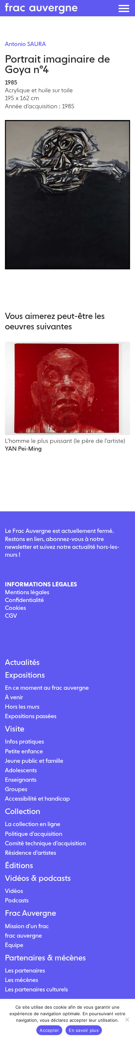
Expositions (25, 675)
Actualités (22, 662)
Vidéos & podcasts (38, 878)
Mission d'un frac (27, 926)
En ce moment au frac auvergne (47, 687)
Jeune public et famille (34, 760)
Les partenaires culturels (36, 989)
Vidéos (14, 890)
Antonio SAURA (25, 43)
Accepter (49, 1030)
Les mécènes (21, 979)
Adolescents (21, 770)
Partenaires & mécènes (45, 958)
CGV (11, 615)
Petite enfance (24, 751)
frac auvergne (23, 935)
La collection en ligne (32, 824)
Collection (22, 811)
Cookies (15, 607)
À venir (14, 697)
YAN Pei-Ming (23, 448)
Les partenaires (25, 970)
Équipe (14, 945)
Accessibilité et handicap (37, 798)
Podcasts (17, 900)
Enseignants (20, 779)
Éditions (19, 865)
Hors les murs (22, 706)
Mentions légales (27, 592)
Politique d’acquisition (33, 833)
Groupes (16, 789)
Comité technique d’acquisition (45, 843)
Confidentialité (24, 599)
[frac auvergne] (41, 11)
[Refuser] (127, 1019)
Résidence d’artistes (30, 852)
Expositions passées (30, 716)
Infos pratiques (24, 741)
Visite (14, 729)
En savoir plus (84, 1030)
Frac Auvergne (30, 913)
